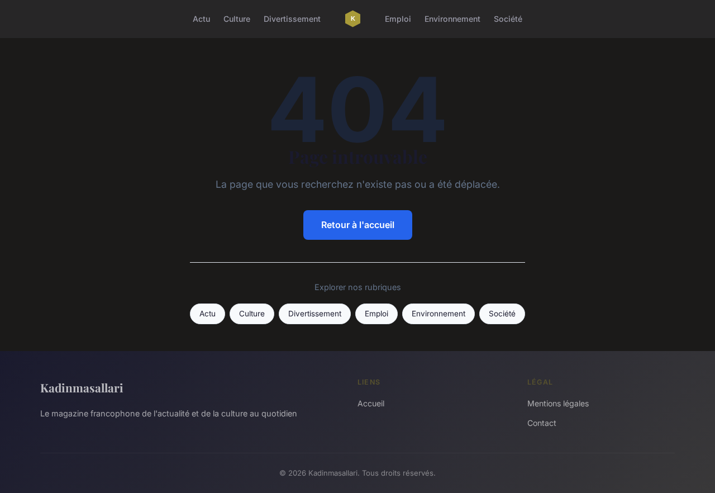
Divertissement (292, 18)
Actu (201, 18)
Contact (541, 423)
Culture (236, 18)
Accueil (371, 403)
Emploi (398, 18)
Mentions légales (558, 403)
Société (508, 18)
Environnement (452, 18)
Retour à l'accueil (357, 224)
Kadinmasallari (81, 387)
